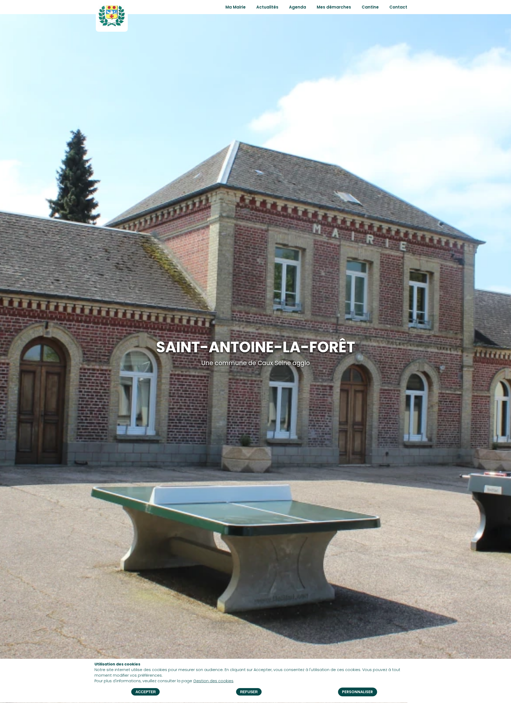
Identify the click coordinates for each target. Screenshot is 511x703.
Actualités (267, 7)
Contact (398, 7)
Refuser (249, 692)
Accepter (145, 692)
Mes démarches (334, 7)
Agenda (297, 7)
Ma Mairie (235, 7)
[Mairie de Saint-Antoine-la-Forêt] (111, 24)
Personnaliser (357, 692)
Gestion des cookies (213, 681)
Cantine (370, 7)
